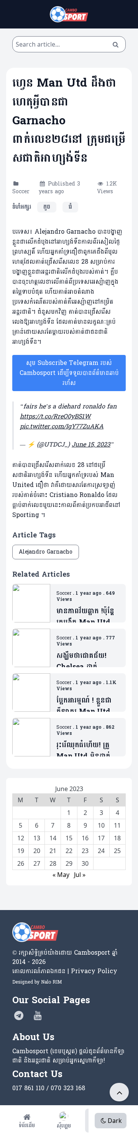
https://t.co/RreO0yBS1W (55, 416)
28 (52, 863)
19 (20, 851)
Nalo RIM (51, 982)
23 (85, 851)
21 (52, 851)
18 (117, 838)
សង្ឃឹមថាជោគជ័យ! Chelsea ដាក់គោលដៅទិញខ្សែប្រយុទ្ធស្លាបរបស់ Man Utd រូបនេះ (87, 661)
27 (36, 863)
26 (20, 863)
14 (52, 838)
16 (85, 838)
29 (69, 863)
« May (61, 874)
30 (85, 863)
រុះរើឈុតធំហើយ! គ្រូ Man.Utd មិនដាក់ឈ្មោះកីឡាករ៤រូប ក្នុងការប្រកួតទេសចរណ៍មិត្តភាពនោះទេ (86, 750)
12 (20, 838)
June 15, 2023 (91, 444)
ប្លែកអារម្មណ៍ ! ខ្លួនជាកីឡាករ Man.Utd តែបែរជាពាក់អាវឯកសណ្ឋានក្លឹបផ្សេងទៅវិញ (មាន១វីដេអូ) (88, 706)
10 (101, 825)
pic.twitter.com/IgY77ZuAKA (62, 426)
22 (69, 851)
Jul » (79, 874)
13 (36, 838)
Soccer (21, 191)
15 (69, 838)
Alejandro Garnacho (45, 552)
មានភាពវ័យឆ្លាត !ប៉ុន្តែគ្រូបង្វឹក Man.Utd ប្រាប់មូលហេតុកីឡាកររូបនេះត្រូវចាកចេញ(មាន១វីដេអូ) (85, 617)
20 (36, 851)
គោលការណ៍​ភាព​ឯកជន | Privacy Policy (64, 971)
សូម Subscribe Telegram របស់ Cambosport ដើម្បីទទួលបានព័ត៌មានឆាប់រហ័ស (69, 372)
